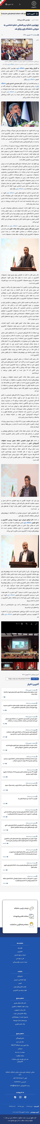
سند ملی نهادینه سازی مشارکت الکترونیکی (20, 1060)
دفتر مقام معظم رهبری (20, 1003)
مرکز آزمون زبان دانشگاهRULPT (20, 1045)
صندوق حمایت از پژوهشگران (20, 1017)
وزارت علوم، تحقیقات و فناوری (20, 1006)
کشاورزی (20, 952)
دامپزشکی (20, 976)
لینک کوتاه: (35, 679)
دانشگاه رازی (11, 64)
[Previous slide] (5, 647)
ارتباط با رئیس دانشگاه (21, 908)
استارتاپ (20, 1049)
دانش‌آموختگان (20, 1038)
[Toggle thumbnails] (21, 623)
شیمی (20, 983)
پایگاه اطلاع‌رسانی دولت (20, 1014)
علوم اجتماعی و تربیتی (20, 980)
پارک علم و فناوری (20, 1024)
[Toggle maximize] (36, 623)
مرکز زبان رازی (20, 1042)
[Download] (31, 623)
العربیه (9, 5)
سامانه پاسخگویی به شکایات (19, 924)
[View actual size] (26, 623)
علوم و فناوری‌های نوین (20, 987)
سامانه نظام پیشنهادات (20, 916)
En (12, 5)
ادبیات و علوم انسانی (20, 955)
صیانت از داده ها (20, 1052)
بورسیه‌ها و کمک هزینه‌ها (20, 1021)
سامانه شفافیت (20, 1056)
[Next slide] (35, 647)
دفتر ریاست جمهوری (20, 1010)
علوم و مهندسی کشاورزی (20, 990)
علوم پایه (20, 948)
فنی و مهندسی (20, 958)
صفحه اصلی (35, 20)
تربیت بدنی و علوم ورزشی (20, 962)
